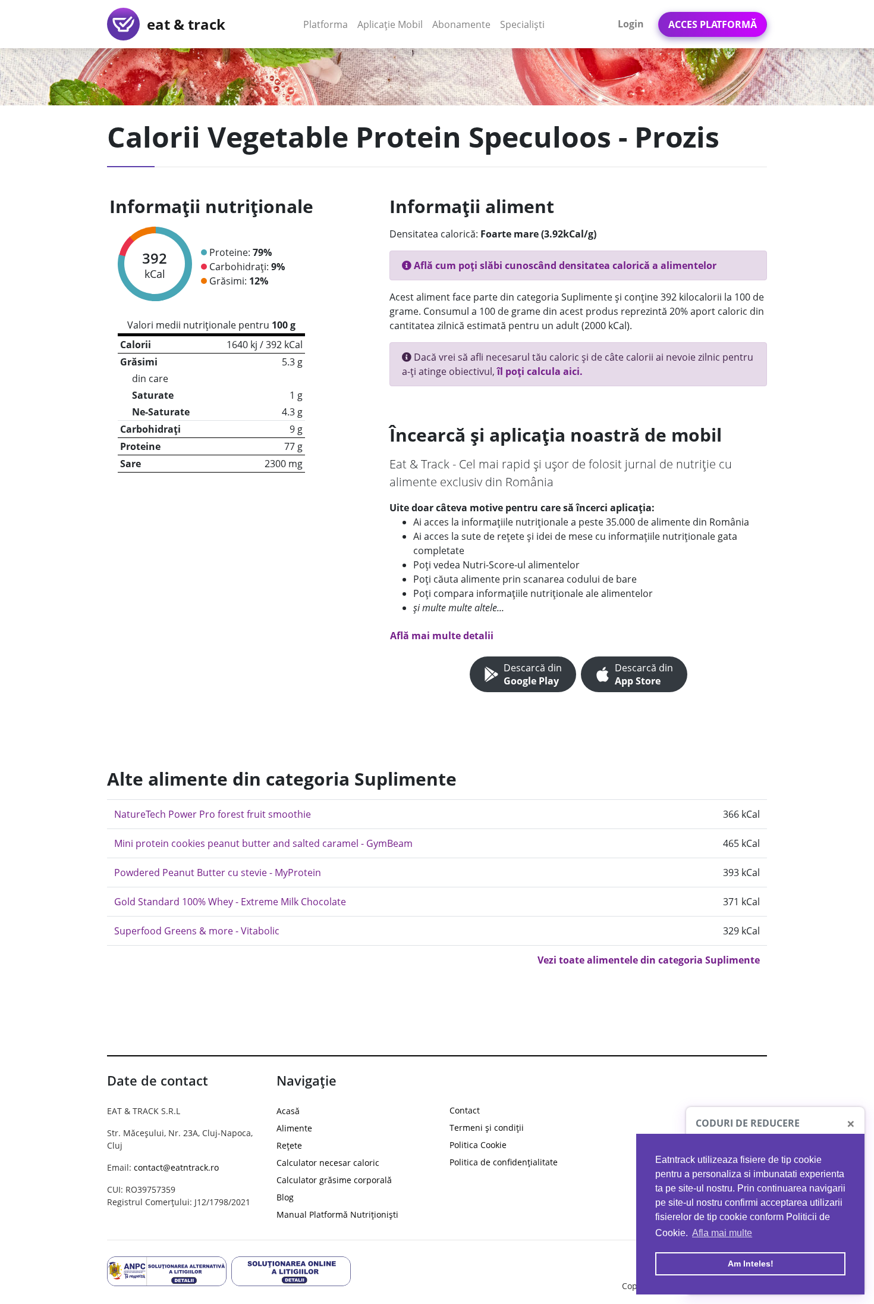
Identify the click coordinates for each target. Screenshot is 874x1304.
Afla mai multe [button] (722, 1233)
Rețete (289, 1145)
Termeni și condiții (486, 1127)
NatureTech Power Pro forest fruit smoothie (212, 814)
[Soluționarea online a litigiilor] (291, 1270)
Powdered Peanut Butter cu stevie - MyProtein (217, 872)
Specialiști (522, 24)
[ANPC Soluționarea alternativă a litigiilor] (167, 1270)
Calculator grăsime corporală (334, 1180)
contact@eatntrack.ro (176, 1167)
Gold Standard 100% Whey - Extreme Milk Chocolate (230, 901)
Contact (464, 1110)
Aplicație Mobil (392, 24)
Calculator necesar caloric (327, 1162)
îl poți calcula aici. (540, 371)
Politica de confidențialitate (503, 1162)
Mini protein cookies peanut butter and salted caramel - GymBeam (263, 843)
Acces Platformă (712, 24)
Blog (285, 1197)
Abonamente (461, 24)
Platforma (328, 24)
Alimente (294, 1128)
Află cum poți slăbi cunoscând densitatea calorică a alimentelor (563, 265)
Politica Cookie (478, 1144)
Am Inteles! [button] (751, 1263)
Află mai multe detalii (441, 635)
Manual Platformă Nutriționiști (337, 1214)
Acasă (288, 1111)
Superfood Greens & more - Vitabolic (196, 930)
